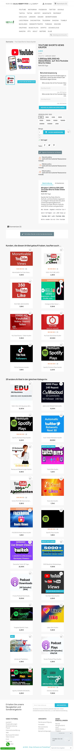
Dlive (50, 31)
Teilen (44, 146)
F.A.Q (7, 739)
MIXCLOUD (23, 17)
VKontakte (46, 13)
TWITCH (22, 13)
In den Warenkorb (54, 132)
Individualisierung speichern (52, 108)
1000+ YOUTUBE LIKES (52, 272)
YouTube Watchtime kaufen (52, 335)
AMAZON (22, 31)
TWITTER (52, 10)
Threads (48, 24)
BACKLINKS (23, 24)
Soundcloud (53, 28)
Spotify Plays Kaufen (52, 532)
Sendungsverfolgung (45, 722)
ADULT (35, 31)
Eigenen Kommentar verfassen (51, 152)
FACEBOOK (43, 10)
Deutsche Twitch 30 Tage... (21, 564)
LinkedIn (32, 17)
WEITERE (42, 31)
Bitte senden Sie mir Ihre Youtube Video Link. (54, 84)
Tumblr (64, 20)
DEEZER (40, 17)
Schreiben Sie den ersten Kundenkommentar (38, 234)
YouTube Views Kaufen (53, 596)
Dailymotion (35, 20)
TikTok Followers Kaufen (21, 367)
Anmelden (41, 724)
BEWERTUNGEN (51, 17)
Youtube (22, 10)
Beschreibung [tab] (47, 183)
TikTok (29, 13)
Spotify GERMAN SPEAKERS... (21, 691)
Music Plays (33, 28)
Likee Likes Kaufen (52, 627)
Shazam (55, 20)
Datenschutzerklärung (13, 730)
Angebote (9, 741)
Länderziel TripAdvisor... (21, 659)
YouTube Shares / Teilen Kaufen (21, 335)
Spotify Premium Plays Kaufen (52, 367)
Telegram (46, 20)
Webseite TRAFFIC (36, 24)
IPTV (29, 31)
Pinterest (57, 13)
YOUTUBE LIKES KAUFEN (21, 304)
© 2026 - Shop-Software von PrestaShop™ (37, 747)
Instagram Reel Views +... (52, 304)
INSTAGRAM (32, 10)
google (61, 10)
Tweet (49, 146)
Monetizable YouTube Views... (21, 272)
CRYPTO (43, 28)
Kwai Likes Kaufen (52, 501)
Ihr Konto (42, 719)
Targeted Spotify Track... (21, 627)
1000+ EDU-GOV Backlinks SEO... (21, 406)
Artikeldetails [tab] (59, 183)
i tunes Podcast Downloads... (21, 596)
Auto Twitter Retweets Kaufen (52, 438)
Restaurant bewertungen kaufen (21, 469)
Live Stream (23, 20)
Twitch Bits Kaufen (52, 469)
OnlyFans (23, 28)
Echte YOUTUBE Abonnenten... (21, 501)
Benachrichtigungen (44, 731)
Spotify (37, 13)
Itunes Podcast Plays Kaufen (52, 659)
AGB (7, 732)
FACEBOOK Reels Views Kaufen (21, 532)
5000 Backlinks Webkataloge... (52, 564)
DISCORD (57, 24)
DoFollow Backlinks (52, 691)
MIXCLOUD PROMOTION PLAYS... (52, 406)
